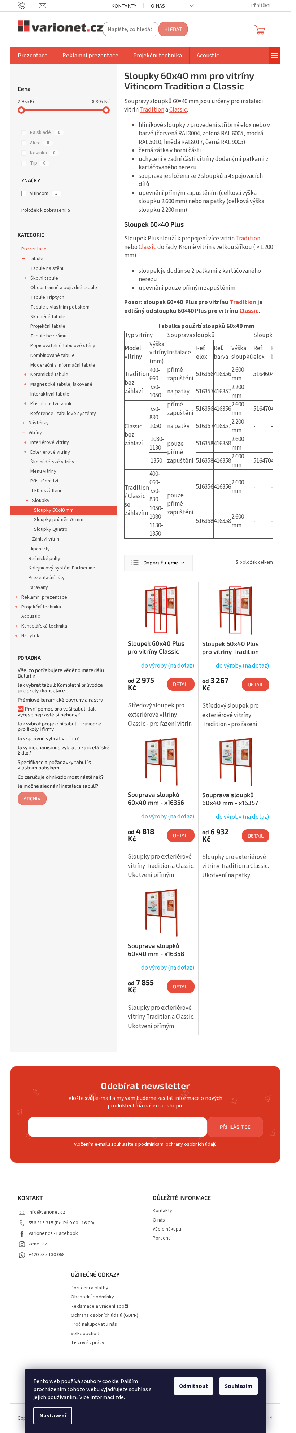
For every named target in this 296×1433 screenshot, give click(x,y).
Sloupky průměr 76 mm (58, 519)
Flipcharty (39, 548)
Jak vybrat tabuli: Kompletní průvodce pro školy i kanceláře (60, 687)
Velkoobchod (85, 1334)
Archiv (32, 798)
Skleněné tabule (47, 316)
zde (119, 1397)
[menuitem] (32, 55)
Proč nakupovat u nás (94, 1324)
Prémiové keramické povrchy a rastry (60, 699)
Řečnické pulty (44, 558)
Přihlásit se (235, 1127)
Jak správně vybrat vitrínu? (48, 738)
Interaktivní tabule (49, 394)
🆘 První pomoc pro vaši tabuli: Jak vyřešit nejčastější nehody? (57, 711)
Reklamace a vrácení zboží (99, 1306)
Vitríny (35, 432)
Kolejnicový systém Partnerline (62, 568)
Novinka (42, 153)
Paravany (38, 587)
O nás (158, 6)
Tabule (36, 258)
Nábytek (30, 635)
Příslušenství (44, 481)
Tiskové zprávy (87, 1343)
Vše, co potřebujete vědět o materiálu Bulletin (61, 672)
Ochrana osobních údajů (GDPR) (104, 1315)
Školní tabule (44, 278)
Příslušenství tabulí (50, 403)
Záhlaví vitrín (45, 539)
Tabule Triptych (47, 297)
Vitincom (44, 193)
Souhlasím (238, 1386)
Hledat (173, 29)
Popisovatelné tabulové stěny (62, 345)
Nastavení (52, 1416)
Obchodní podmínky (92, 1297)
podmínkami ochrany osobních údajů (177, 1144)
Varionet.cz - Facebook (53, 1233)
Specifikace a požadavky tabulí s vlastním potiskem (54, 764)
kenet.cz (38, 1244)
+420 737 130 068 (47, 1254)
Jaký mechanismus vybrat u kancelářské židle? (63, 750)
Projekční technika (41, 607)
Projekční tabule (47, 326)
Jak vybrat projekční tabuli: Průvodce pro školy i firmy (59, 726)
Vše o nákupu (167, 1229)
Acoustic (30, 616)
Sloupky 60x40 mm (54, 510)
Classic (178, 109)
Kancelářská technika (44, 626)
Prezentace (34, 249)
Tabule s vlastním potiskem (60, 307)
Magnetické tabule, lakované (61, 384)
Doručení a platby (89, 1288)
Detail (181, 684)
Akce (39, 143)
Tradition (152, 109)
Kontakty (123, 6)
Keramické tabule (49, 374)
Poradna (162, 1238)
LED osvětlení (46, 490)
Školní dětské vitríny (52, 462)
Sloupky (40, 500)
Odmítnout (193, 1386)
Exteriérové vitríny (50, 452)
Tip (37, 163)
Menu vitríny (43, 471)
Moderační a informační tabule (62, 365)
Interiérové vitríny (49, 442)
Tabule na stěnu (47, 268)
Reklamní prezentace (44, 597)
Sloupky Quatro (51, 529)
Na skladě (45, 132)
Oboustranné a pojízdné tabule (63, 287)
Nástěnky (39, 423)
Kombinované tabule (52, 355)
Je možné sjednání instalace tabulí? (58, 785)
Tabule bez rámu (48, 336)
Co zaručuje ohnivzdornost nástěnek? (61, 776)
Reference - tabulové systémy (63, 413)
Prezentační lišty (47, 577)
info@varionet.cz (47, 1212)
